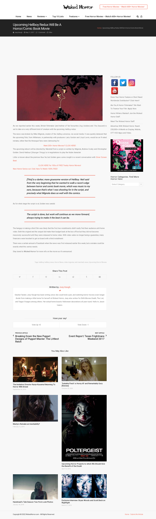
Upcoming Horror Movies (98, 262)
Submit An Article (136, 514)
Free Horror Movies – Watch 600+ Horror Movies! (123, 7)
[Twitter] (19, 277)
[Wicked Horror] (78, 6)
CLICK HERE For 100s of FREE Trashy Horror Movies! (59, 165)
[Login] (141, 16)
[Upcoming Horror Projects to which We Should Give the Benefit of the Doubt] (84, 428)
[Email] (100, 277)
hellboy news (49, 262)
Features (73, 16)
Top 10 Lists (58, 16)
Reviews (41, 16)
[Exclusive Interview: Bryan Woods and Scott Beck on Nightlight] (84, 486)
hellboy (41, 262)
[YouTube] (114, 90)
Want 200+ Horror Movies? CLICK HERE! (60, 146)
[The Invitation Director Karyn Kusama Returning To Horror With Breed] (35, 369)
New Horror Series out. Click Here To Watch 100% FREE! (35, 169)
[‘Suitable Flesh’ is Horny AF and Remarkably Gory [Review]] (84, 369)
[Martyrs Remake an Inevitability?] (35, 408)
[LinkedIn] (59, 277)
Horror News (59, 262)
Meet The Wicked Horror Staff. (123, 121)
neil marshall (79, 262)
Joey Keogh (18, 32)
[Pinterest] (46, 277)
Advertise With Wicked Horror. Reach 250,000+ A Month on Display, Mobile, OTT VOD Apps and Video (126, 129)
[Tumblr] (86, 277)
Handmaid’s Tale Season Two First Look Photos (33, 502)
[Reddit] (73, 277)
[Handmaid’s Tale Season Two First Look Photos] (35, 487)
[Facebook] (32, 277)
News (29, 16)
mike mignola (69, 262)
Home (18, 16)
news (86, 262)
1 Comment (41, 32)
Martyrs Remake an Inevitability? (26, 424)
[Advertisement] (78, 54)
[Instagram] (131, 82)
